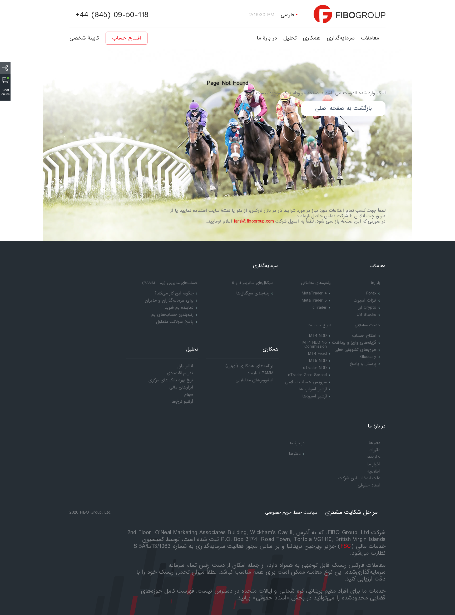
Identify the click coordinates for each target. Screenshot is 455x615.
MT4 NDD (318, 335)
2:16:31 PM (261, 15)
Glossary (368, 356)
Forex (371, 293)
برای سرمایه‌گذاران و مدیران (169, 300)
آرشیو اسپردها (314, 396)
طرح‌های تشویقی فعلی (355, 349)
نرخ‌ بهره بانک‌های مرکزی (171, 380)
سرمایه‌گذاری (341, 38)
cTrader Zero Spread (307, 375)
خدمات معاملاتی (367, 325)
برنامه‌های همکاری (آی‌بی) (249, 366)
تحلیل (289, 38)
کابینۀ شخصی (84, 38)
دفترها (294, 453)
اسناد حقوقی (369, 485)
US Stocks (366, 314)
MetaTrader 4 (314, 293)
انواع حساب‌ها (319, 325)
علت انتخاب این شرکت (359, 478)
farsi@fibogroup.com (254, 221)
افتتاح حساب (126, 38)
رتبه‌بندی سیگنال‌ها (252, 293)
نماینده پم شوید (179, 307)
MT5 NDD (318, 360)
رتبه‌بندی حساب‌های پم (172, 314)
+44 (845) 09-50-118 (112, 15)
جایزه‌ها (373, 457)
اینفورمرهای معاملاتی (254, 380)
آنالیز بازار (185, 366)
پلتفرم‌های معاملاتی (316, 283)
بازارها (375, 283)
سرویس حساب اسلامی (306, 382)
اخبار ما (373, 464)
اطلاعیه (373, 471)
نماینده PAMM (260, 373)
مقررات (374, 450)
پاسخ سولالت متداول (175, 321)
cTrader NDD (315, 368)
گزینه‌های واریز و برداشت (354, 342)
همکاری (311, 38)
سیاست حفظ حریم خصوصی (291, 512)
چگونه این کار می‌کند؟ (174, 293)
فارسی (287, 15)
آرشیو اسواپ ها (313, 389)
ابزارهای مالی (181, 387)
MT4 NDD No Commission (315, 344)
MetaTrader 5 (314, 300)
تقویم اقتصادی (180, 373)
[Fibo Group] (349, 14)
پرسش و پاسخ (363, 364)
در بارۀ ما (267, 38)
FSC (345, 546)
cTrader (320, 307)
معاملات (370, 38)
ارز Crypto (367, 307)
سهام (188, 394)
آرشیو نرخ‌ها (182, 401)
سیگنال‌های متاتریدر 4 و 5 (252, 283)
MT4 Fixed (317, 353)
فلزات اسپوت (364, 300)
